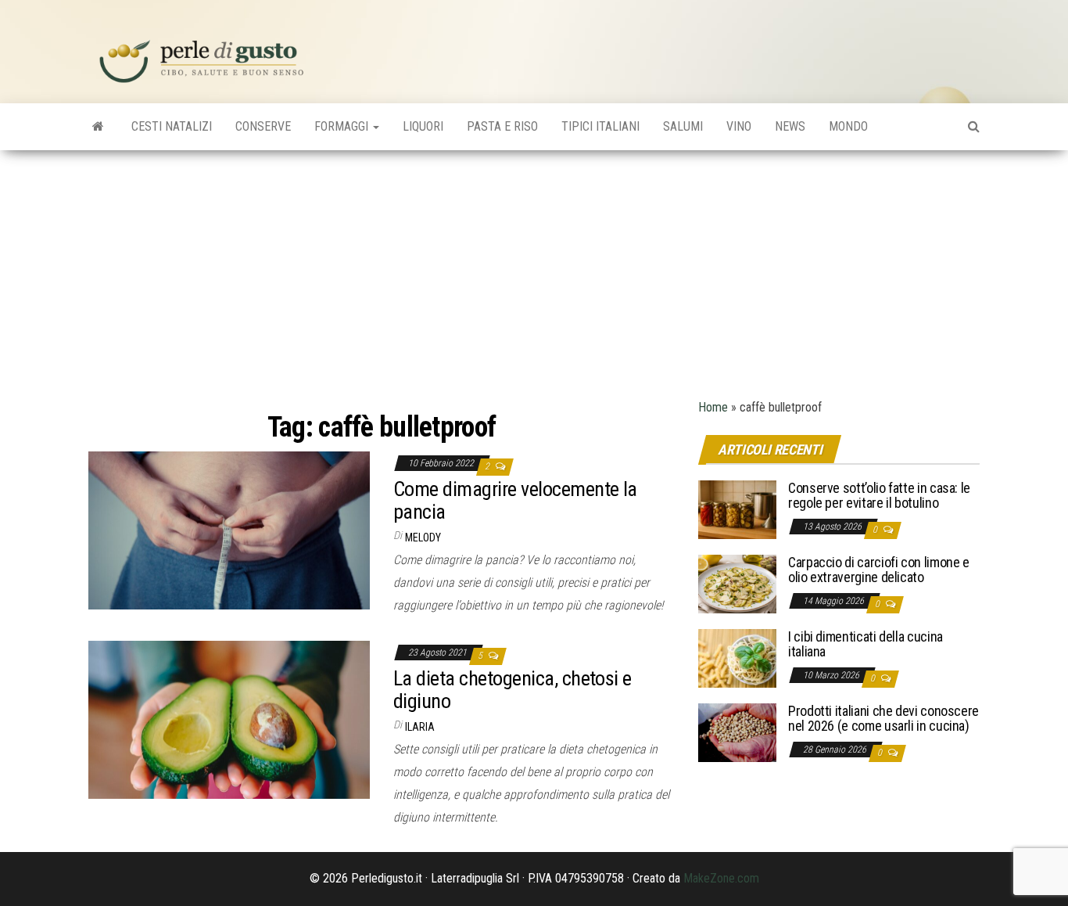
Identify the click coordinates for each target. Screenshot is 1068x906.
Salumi (683, 126)
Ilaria (420, 727)
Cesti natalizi (171, 126)
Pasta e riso (502, 126)
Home (713, 407)
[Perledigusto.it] (98, 126)
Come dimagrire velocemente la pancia (515, 500)
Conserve (263, 126)
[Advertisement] (534, 267)
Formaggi (342, 126)
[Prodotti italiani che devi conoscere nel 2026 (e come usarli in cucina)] (737, 731)
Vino (738, 126)
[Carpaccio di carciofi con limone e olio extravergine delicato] (737, 582)
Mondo (848, 126)
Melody (423, 537)
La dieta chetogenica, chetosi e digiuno (512, 690)
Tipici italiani (600, 126)
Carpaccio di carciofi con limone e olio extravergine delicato (878, 570)
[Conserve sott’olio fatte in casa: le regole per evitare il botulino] (737, 508)
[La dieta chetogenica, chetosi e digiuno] (229, 718)
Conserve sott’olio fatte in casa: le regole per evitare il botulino (879, 496)
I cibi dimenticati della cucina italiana (865, 644)
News (790, 126)
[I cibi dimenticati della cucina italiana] (737, 656)
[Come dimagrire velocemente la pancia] (229, 529)
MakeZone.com (721, 878)
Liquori (423, 126)
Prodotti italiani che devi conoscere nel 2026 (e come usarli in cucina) (883, 719)
